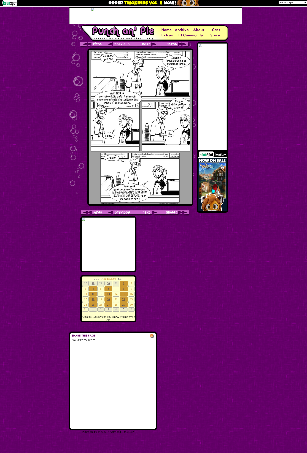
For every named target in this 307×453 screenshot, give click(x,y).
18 (93, 299)
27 (108, 304)
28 (93, 283)
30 (108, 283)
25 (93, 304)
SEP (120, 278)
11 (93, 293)
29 (123, 304)
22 (123, 299)
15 (123, 293)
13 (108, 293)
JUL (96, 278)
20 (108, 299)
